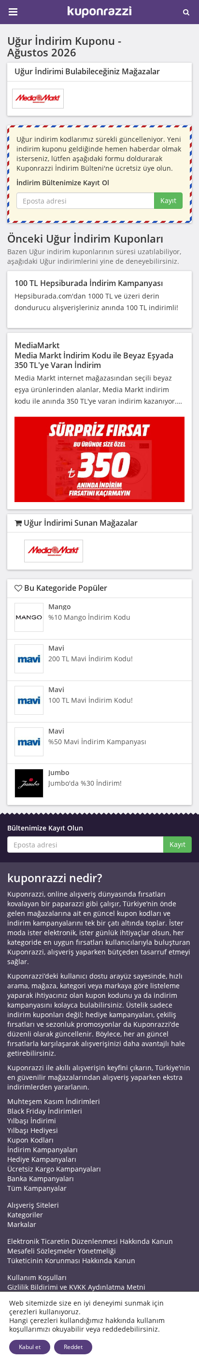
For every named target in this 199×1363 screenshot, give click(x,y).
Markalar (21, 1224)
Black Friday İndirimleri (44, 1111)
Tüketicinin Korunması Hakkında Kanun (71, 1260)
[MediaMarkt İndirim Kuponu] (38, 99)
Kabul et (30, 1347)
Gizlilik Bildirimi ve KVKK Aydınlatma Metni (76, 1287)
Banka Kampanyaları (40, 1178)
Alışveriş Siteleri (33, 1205)
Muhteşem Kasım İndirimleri (53, 1101)
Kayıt (168, 200)
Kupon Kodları (30, 1140)
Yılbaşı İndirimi (31, 1120)
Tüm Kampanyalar (37, 1188)
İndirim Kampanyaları (42, 1149)
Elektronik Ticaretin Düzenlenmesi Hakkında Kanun (90, 1241)
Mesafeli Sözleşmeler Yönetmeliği (61, 1250)
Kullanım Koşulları (37, 1277)
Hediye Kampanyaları (41, 1159)
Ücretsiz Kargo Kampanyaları (54, 1168)
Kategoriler (25, 1214)
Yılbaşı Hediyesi (32, 1130)
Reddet (73, 1347)
